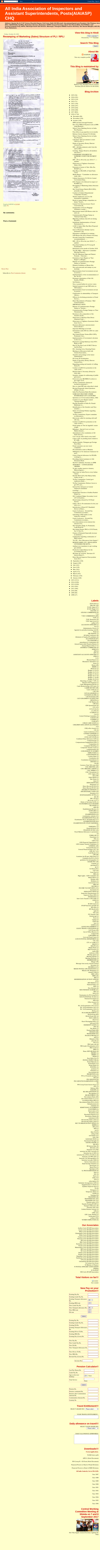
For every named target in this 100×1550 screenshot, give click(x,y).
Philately (92, 1039)
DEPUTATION (91, 782)
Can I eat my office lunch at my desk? (84, 436)
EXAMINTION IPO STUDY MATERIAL (86, 823)
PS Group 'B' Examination (81, 358)
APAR (94, 649)
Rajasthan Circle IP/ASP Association (88, 1256)
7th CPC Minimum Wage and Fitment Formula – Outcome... (84, 255)
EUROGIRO (92, 811)
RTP (95, 1128)
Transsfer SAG (91, 1207)
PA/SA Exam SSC (91, 1016)
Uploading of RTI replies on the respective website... (82, 515)
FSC (95, 839)
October (75, 120)
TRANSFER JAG (90, 1200)
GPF (94, 854)
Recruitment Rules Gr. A (89, 1098)
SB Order (93, 1148)
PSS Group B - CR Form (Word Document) (85, 1461)
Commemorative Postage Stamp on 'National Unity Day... (83, 215)
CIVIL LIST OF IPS (90, 737)
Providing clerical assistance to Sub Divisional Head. (83, 459)
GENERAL (92, 846)
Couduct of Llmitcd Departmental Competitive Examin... (83, 193)
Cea (95, 714)
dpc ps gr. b (91, 800)
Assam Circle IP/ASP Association (88, 1230)
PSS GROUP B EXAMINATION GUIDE (86, 1081)
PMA (94, 1049)
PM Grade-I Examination (88, 1046)
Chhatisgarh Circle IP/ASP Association (87, 1233)
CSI (95, 763)
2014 (73, 582)
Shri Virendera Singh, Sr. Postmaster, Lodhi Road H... (84, 526)
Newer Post (4, 269)
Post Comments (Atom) (18, 273)
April (74, 571)
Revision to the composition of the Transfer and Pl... (83, 314)
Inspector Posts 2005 (90, 895)
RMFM (94, 1125)
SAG (94, 1137)
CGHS (94, 721)
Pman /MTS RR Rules (89, 1051)
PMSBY (94, 1055)
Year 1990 (95, 1484)
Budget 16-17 (92, 675)
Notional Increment (90, 998)
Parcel (94, 1019)
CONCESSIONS (91, 754)
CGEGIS (93, 718)
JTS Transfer (92, 914)
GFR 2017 (92, 851)
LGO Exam (92, 930)
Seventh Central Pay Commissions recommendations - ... (83, 238)
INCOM (94, 886)
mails (94, 951)
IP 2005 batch (92, 904)
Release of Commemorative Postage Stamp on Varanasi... (84, 262)
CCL (94, 707)
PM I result (93, 1048)
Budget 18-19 (92, 679)
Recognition (92, 1093)
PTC (95, 1086)
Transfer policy (91, 1202)
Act (95, 626)
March (75, 573)
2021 (73, 103)
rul (95, 1130)
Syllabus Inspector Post (89, 1186)
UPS (95, 1211)
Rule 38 (93, 1132)
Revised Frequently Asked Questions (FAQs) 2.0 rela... (84, 389)
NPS (94, 1000)
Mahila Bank (92, 947)
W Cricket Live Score (92, 1263)
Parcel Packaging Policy (89, 1021)
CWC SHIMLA (91, 770)
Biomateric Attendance (89, 661)
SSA (95, 1172)
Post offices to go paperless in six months (85, 132)
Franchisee (93, 837)
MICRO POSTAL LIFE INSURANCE (85, 969)
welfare (92, 1218)
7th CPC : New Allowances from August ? (85, 540)
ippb (95, 911)
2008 (73, 595)
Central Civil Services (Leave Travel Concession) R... (84, 204)
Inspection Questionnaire (88, 893)
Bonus (94, 665)
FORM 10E (92, 835)
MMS (94, 976)
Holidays (93, 881)
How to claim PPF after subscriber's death (85, 386)
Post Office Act (91, 1058)
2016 (73, 114)
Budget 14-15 (92, 672)
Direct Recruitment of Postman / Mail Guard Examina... (84, 301)
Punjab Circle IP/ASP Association (88, 1254)
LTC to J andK (91, 942)
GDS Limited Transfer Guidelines (86, 844)
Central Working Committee (87, 716)
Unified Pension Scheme (88, 1209)
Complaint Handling (90, 746)
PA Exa (94, 1011)
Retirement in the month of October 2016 (85, 248)
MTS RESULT (92, 983)
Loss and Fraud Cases (89, 937)
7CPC (94, 617)
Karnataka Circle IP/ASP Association (87, 1244)
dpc (95, 797)
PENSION (92, 1032)
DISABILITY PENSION (89, 790)
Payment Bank (91, 1030)
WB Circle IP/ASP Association (89, 1272)
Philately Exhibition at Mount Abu (83, 265)
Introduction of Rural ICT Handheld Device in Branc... (84, 508)
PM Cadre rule (92, 1044)
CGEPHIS (93, 719)
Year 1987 (95, 1474)
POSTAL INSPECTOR (89, 1060)
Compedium (92, 744)
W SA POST (95, 1270)
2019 (73, 108)
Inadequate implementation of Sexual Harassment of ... (84, 223)
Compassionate (91, 740)
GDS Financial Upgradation (87, 842)
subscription (92, 1181)
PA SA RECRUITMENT (89, 1012)
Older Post (63, 269)
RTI (94, 1127)
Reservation (92, 1111)
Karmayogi (93, 916)
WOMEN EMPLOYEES (89, 1220)
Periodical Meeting (90, 1035)
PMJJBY (93, 1053)
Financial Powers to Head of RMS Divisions (85, 1468)
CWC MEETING (90, 767)
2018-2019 (93, 603)
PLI (8, 205)
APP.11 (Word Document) (91, 1458)
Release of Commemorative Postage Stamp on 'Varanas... (84, 307)
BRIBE (94, 667)
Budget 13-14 (92, 670)
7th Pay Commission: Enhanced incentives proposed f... (82, 383)
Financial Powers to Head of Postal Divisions (85, 1465)
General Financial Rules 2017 (87, 849)
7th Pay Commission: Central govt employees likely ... (83, 480)
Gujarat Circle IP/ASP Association (88, 1237)
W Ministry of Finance (92, 1265)
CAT (94, 691)
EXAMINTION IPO (89, 821)
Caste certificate (91, 689)
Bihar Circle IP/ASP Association (89, 1231)
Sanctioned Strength (90, 1141)
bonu (94, 663)
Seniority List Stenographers (87, 1158)
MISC (93, 974)
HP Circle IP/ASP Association (90, 1240)
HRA (94, 884)
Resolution (92, 1112)
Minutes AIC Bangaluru (89, 970)
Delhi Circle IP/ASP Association (89, 1235)
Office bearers (92, 1002)
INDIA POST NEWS (90, 891)
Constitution (92, 758)
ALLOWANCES (91, 639)
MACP (94, 944)
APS (95, 651)
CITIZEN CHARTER (90, 733)
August (75, 563)
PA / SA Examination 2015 (88, 1007)
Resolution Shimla (90, 1116)
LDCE (94, 921)
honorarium (92, 883)
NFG (94, 991)
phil (95, 1037)
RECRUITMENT (90, 1095)
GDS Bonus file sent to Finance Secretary (85, 235)
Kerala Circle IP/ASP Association (89, 1245)
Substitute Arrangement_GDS (87, 1183)
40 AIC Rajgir (91, 609)
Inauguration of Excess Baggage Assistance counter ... (82, 208)
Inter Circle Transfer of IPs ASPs (86, 898)
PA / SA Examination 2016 (88, 1009)
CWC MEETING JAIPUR (88, 768)
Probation (93, 1070)
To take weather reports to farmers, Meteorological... (83, 469)
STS (95, 1179)
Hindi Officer (92, 877)
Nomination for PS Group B (87, 995)
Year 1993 (95, 1494)
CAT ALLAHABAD (90, 693)
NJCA (94, 993)
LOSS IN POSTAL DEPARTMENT (85, 939)
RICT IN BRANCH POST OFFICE (85, 1123)
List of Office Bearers (89, 932)
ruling (93, 1134)
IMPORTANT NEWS (79, 304)
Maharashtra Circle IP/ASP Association (87, 1247)
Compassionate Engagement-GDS (86, 742)
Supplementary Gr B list (89, 1184)
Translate (96, 37)
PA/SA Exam (92, 1014)
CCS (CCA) (92, 709)
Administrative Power (89, 628)
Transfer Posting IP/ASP (89, 1204)
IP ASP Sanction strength (88, 905)
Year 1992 (95, 1490)
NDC (94, 986)
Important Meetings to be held (82, 328)
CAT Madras (92, 702)
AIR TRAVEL (92, 633)
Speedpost (92, 1169)
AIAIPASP (87, 54)
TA (95, 1188)
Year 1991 (95, 1487)
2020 (73, 105)
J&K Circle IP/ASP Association (89, 1242)
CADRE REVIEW (90, 688)
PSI (95, 1077)
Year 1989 (95, 1481)
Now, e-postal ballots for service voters (84, 284)
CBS (94, 703)
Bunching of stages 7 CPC (88, 681)
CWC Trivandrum (91, 772)
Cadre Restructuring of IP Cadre (86, 686)
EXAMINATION (90, 814)
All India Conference (90, 635)
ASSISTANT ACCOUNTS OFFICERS (84, 654)
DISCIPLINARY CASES (88, 791)
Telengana (93, 1190)
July (74, 565)
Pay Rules (93, 1028)
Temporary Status (91, 1191)
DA (94, 775)
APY (94, 653)
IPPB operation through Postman (83, 122)
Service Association (90, 1162)
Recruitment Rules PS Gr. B (88, 1102)
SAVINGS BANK (91, 1142)
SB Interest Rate (91, 1146)
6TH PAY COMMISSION (88, 612)
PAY (95, 1026)
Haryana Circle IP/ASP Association (88, 1238)
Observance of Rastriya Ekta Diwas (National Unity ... (83, 318)
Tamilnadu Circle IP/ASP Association (87, 1258)
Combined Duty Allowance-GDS (86, 739)
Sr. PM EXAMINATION (89, 1170)
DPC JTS (93, 798)
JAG (94, 912)
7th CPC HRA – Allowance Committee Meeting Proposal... (84, 251)
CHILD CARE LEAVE (89, 723)
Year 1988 (95, 1477)
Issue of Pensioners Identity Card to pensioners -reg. (83, 230)
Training (93, 1195)
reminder (93, 1105)
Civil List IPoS (92, 735)
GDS (93, 840)
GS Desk (92, 868)
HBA (94, 874)
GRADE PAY (91, 861)
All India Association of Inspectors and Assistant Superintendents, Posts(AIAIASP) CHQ (48, 13)
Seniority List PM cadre (89, 1156)
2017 (73, 112)
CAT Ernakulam (91, 696)
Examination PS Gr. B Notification (85, 819)
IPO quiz (93, 907)
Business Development (89, 682)
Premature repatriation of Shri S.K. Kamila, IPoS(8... (83, 279)
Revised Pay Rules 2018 (89, 1121)
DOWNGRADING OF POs (88, 795)
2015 (73, 580)
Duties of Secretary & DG (88, 802)
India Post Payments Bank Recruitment (84, 392)
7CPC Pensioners (91, 619)
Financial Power (91, 828)
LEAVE (93, 925)
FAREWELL (92, 826)
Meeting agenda (91, 956)
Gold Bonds (92, 853)
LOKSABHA (92, 935)
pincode (94, 1041)
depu (94, 781)
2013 (73, 584)
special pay (93, 1165)
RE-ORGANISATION (89, 1091)
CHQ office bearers (90, 728)
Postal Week (92, 1065)
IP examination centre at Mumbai (83, 449)
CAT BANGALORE (90, 695)
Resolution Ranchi (90, 1114)
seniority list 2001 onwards (88, 1151)
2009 (73, 593)
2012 (73, 586)
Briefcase (93, 668)
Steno (94, 1176)
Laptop (94, 919)
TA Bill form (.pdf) (93, 1455)
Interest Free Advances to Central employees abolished (83, 487)
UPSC (94, 1213)
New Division (92, 988)
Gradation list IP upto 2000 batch (86, 856)
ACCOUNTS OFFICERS (88, 625)
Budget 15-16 (92, 674)
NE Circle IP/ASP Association (90, 1251)
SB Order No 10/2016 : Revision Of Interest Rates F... (84, 554)
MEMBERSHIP (91, 960)
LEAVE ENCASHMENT (88, 926)
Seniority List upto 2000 (89, 1160)
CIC (95, 730)
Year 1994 (95, 1497)
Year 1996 (95, 1503)
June (74, 567)
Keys (94, 918)
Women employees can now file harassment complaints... (82, 197)
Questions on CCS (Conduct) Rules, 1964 (85, 397)
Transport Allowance (90, 1206)
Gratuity (93, 863)
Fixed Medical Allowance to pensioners (87, 832)
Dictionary (93, 784)
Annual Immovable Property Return (85, 644)
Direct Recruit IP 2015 (89, 788)
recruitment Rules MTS (89, 1100)
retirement (92, 1118)
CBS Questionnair (90, 705)
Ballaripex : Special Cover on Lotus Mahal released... (83, 430)
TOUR (94, 1193)
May (74, 569)
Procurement (92, 1072)
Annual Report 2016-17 (89, 646)
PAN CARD (92, 1018)
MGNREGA (92, 967)
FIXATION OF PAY (89, 830)
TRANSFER (92, 1197)
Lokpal (93, 933)
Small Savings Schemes (89, 1163)
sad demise (92, 1135)
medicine (92, 953)
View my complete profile (82, 57)
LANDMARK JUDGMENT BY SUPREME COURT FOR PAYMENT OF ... (84, 156)
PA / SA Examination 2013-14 (87, 1005)
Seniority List (91, 1149)
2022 (73, 101)
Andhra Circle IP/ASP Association (88, 1228)
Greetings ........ (77, 490)
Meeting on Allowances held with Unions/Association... (83, 352)
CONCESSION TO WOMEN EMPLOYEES (90, 752)
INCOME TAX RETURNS (87, 888)
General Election (91, 847)
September (76, 561)
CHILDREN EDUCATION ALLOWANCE (86, 725)
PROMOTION (91, 1074)
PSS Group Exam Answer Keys (86, 1084)
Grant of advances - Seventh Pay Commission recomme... (83, 511)
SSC (95, 1174)
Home (34, 269)
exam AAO (93, 812)
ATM (94, 656)
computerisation (91, 749)
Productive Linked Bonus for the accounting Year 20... (83, 550)
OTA (94, 1004)
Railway (93, 1088)
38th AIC (93, 605)
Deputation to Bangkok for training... (84, 233)
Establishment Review (89, 809)
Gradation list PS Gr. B (89, 858)
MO (95, 977)
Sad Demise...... (77, 282)
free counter (95, 1283)
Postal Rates (92, 1063)
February (76, 576)
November (76, 118)
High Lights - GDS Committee (87, 876)
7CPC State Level (91, 621)
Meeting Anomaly (90, 958)
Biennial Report (91, 660)
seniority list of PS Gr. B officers (86, 1155)
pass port (93, 1023)
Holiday (93, 879)
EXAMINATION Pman (89, 818)
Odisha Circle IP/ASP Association (88, 1252)
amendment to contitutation (88, 642)
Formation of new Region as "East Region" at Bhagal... (83, 258)
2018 (73, 110)
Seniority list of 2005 (90, 1153)
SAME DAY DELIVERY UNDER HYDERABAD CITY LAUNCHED (84, 394)
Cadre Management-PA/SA (88, 684)
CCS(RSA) (93, 712)
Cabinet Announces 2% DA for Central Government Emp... (84, 179)
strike (94, 1177)
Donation (93, 793)
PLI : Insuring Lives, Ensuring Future (84, 349)
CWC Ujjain (92, 774)
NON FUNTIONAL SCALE (87, 997)
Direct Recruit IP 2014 (89, 786)
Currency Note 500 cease (88, 765)
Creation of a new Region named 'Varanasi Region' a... (83, 400)
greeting (93, 865)
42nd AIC (93, 610)
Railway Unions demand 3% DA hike (84, 134)
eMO (94, 807)
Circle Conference (89, 732)
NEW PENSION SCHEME (87, 990)
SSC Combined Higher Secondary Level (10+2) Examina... (85, 497)
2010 (73, 590)
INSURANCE (92, 897)
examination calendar (89, 816)
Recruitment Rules (90, 1097)
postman (93, 1069)
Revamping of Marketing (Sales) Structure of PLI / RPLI (33, 36)
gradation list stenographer (88, 860)
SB (94, 1144)
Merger (93, 962)
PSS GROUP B (91, 1079)
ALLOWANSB (91, 640)
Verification (92, 1216)
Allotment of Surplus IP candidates (85, 637)
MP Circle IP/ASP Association (90, 1249)
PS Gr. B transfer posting (88, 1076)
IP (95, 902)
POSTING (93, 1067)
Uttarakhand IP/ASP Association (89, 1261)
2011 (73, 588)
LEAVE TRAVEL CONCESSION (86, 928)
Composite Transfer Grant (88, 747)
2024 (73, 97)
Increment (93, 890)
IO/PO (94, 900)
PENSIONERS (91, 1034)
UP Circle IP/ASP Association (90, 1259)
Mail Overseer (92, 949)
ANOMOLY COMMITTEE (88, 647)
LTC (94, 940)
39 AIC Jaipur (91, 607)
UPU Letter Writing (90, 1214)
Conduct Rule (92, 756)
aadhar (94, 623)
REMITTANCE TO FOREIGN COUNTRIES (89, 1108)
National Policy (91, 984)
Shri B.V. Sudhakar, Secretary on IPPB (84, 462)
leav (95, 923)
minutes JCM (92, 972)
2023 (73, 99)
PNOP (94, 1056)
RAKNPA (93, 1090)
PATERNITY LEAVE (90, 1025)
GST (94, 870)
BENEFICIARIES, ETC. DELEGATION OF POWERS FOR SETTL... (85, 543)
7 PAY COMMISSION (88, 616)
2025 (73, 95)
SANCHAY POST (91, 1139)
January (75, 578)
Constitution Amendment (88, 760)
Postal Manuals (91, 1062)
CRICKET (93, 761)
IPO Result (92, 909)
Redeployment (92, 1104)
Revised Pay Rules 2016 (89, 1120)
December (76, 116)
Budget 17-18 (92, 677)
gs (95, 867)
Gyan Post (93, 872)
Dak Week (93, 779)
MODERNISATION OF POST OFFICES (86, 979)
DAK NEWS (92, 777)
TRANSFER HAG (90, 1199)
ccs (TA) (93, 711)
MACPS (93, 946)
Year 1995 (95, 1500)
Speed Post (93, 1167)
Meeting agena (91, 955)
